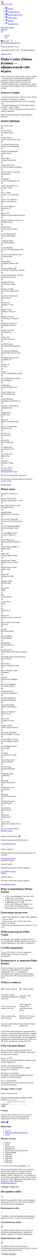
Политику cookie (7, 1181)
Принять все (14, 1187)
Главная (8, 1131)
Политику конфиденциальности (11, 1182)
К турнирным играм (8, 844)
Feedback (4, 1104)
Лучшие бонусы (14, 12)
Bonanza (11, 21)
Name (3, 1100)
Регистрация (9, 27)
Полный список (6, 470)
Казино (10, 9)
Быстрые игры (13, 24)
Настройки (5, 1187)
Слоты (7, 35)
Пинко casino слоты (15, 15)
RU (6, 37)
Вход (2, 27)
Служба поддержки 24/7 (11, 43)
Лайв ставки (12, 18)
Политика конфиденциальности (16, 1132)
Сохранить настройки (8, 1254)
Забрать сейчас (6, 54)
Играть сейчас (6, 484)
